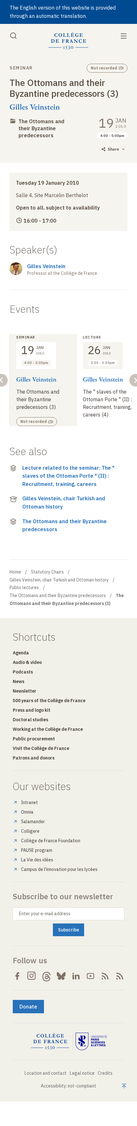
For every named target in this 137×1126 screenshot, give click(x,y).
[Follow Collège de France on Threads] (46, 976)
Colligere (30, 831)
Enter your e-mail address (44, 913)
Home (15, 572)
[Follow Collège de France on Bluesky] (61, 976)
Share (113, 149)
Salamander (33, 821)
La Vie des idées (37, 860)
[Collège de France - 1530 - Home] (68, 41)
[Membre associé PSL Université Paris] (91, 1042)
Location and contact (46, 1073)
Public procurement (34, 739)
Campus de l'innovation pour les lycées (59, 869)
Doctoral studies (30, 720)
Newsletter (24, 691)
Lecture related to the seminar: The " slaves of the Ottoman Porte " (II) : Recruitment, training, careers (68, 476)
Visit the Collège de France (41, 748)
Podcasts (23, 672)
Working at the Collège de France (48, 729)
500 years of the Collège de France (49, 700)
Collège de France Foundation (50, 841)
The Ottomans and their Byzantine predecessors (41, 128)
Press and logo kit (31, 710)
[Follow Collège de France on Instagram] (31, 976)
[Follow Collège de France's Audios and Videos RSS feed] (119, 976)
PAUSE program (36, 850)
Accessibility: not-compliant (68, 1086)
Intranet (29, 802)
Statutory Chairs (47, 572)
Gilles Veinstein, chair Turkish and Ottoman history (63, 502)
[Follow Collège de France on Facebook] (17, 976)
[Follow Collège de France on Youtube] (90, 976)
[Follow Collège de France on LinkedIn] (75, 976)
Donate (28, 1006)
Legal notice (82, 1073)
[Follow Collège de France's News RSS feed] (105, 976)
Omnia (27, 812)
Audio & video (27, 662)
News (18, 681)
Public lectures (24, 587)
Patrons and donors (33, 758)
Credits (105, 1073)
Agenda (21, 653)
